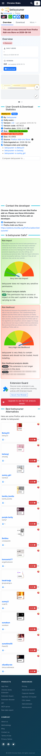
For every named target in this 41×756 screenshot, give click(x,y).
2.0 (13, 123)
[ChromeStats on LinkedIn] (3, 744)
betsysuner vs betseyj (14, 150)
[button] (3, 3)
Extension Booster (8, 700)
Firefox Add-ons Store (20, 139)
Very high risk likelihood (12, 134)
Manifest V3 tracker (29, 697)
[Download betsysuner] (20, 65)
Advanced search (28, 690)
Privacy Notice (6, 739)
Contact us (5, 732)
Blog (3, 729)
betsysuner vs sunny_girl (15, 153)
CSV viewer (26, 700)
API (2, 703)
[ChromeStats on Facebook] (8, 744)
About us (4, 721)
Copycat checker (28, 693)
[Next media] (37, 87)
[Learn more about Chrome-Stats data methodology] (32, 139)
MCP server (5, 707)
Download (20, 22)
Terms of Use (6, 736)
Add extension (27, 704)
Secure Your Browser (19, 395)
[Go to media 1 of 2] (19, 102)
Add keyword (26, 707)
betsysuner (8, 13)
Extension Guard (7, 696)
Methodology (6, 725)
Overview (7, 22)
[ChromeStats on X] (13, 744)
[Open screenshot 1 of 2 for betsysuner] (20, 86)
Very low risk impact (18, 131)
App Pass (4, 686)
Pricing (24, 686)
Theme (17, 13)
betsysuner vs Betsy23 (14, 148)
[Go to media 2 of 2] (21, 102)
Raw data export (7, 710)
